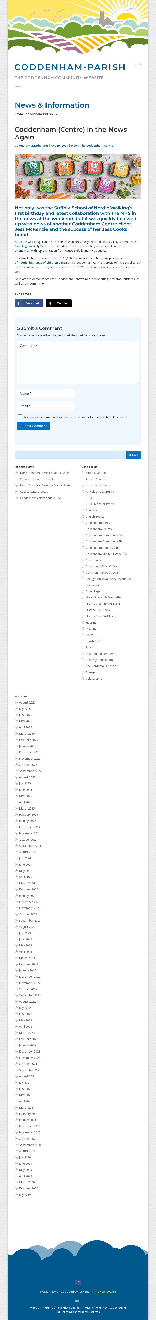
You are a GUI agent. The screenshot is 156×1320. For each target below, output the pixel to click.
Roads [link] (90, 647)
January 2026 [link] (27, 746)
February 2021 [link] (28, 1114)
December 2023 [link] (29, 902)
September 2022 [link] (30, 995)
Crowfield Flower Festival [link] (36, 479)
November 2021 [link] (29, 1058)
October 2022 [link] (28, 989)
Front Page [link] (93, 591)
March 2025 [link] (27, 808)
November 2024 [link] (29, 833)
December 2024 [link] (29, 827)
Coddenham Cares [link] (98, 523)
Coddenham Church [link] (99, 529)
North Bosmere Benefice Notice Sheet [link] (45, 485)
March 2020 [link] (27, 1182)
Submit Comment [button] (34, 426)
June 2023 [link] (25, 939)
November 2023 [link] (29, 908)
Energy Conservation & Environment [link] (109, 579)
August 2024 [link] (27, 852)
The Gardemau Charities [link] (102, 666)
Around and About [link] (98, 485)
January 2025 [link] (27, 821)
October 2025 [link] (28, 765)
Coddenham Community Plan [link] (105, 535)
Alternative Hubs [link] (96, 473)
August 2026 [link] (27, 702)
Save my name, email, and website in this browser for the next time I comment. (75, 417)
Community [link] (93, 560)
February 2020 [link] (28, 1188)
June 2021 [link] (25, 1089)
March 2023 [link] (27, 958)
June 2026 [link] (25, 715)
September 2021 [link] (30, 1070)
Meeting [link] (91, 628)
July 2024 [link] (25, 858)
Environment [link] (94, 585)
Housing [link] (91, 622)
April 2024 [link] (25, 877)
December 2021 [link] (29, 1051)
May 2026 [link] (25, 721)
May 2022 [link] (25, 1020)
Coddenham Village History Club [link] (107, 554)
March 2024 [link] (27, 883)
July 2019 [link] (25, 1195)
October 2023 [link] (28, 914)
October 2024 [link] (28, 839)
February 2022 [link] (28, 1039)
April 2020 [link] (25, 1176)
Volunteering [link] (94, 678)
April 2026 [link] (25, 727)
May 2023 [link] (25, 945)
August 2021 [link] (27, 1076)
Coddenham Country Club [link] (102, 548)
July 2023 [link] (25, 933)
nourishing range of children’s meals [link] (43, 262)
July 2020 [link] (25, 1157)
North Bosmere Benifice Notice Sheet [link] (45, 473)
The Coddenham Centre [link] (96, 145)
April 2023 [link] (25, 952)
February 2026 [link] (28, 740)
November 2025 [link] (29, 758)
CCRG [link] (89, 498)
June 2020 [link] (25, 1163)
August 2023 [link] (27, 927)
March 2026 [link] (27, 733)
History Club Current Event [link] (103, 604)
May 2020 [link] (25, 1170)
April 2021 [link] (25, 1101)
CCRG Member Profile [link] (100, 504)
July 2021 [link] (25, 1082)
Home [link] (44, 1291)
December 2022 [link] (29, 976)
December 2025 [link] (29, 752)
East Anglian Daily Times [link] (32, 246)
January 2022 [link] (27, 1045)
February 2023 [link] (28, 964)
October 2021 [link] (28, 1064)
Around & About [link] (96, 479)
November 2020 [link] (29, 1132)
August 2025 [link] (27, 777)
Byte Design (72, 1308)
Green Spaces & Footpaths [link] (103, 597)
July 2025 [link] (25, 783)
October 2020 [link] (28, 1139)
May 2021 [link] (25, 1095)
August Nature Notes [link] (34, 491)
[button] (17, 86)
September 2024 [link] (30, 846)
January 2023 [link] (27, 970)
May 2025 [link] (25, 796)
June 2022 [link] (25, 1014)
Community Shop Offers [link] (101, 566)
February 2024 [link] (28, 889)
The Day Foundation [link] (99, 660)
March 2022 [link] (27, 1033)
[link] (29, 303)
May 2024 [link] (25, 871)
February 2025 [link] (28, 814)
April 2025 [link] (25, 802)
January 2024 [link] (27, 896)
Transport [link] (92, 672)
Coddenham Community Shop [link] (105, 541)
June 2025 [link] (25, 790)
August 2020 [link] (27, 1151)
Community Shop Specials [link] (103, 572)
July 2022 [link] (25, 1008)
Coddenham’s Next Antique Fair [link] (40, 498)
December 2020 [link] (29, 1126)
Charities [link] (91, 510)
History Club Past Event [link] (101, 616)
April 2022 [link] (25, 1026)
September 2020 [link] (30, 1145)
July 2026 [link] (25, 709)
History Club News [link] (98, 610)
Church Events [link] (95, 516)
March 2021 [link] (27, 1107)
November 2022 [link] (29, 983)
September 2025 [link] (30, 771)
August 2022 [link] (27, 1001)
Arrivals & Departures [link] (100, 491)
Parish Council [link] (95, 641)
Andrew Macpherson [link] (33, 145)
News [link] (75, 145)
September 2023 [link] (30, 920)
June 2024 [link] (25, 864)
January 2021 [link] (27, 1120)
